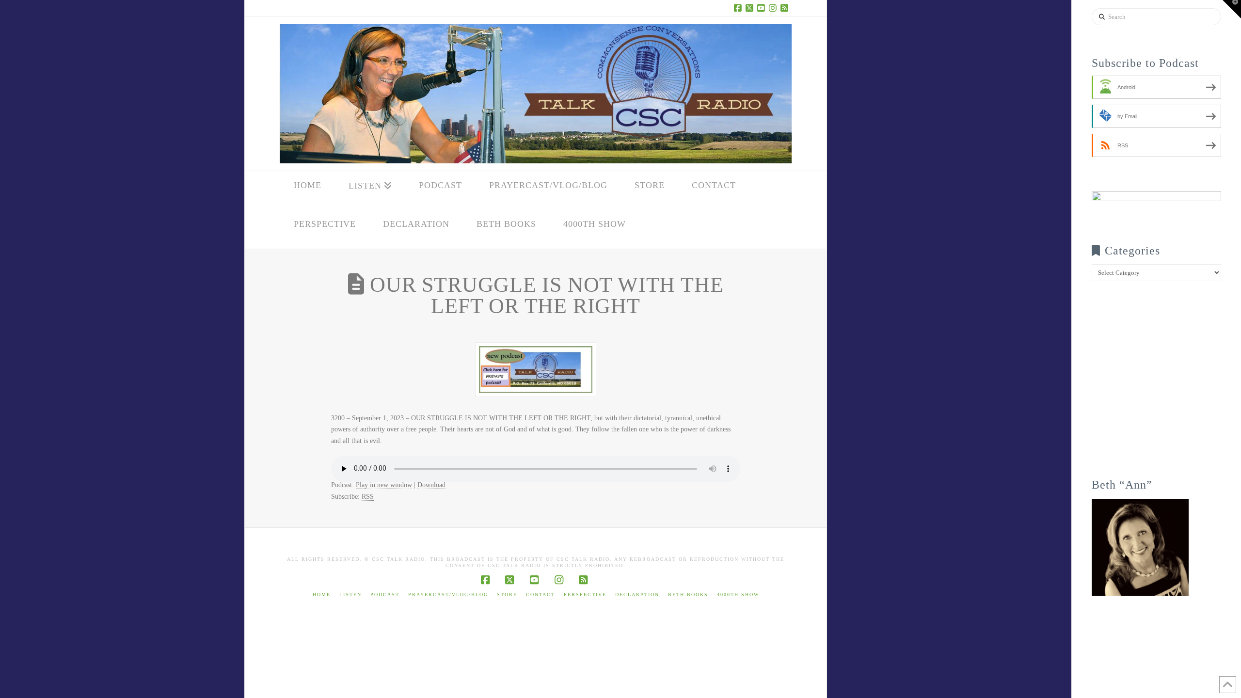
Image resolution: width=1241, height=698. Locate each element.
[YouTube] (762, 8)
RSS (368, 496)
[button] (1232, 9)
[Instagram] (774, 8)
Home (322, 594)
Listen (350, 594)
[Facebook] (739, 8)
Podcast (384, 594)
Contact (540, 594)
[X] (751, 8)
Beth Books (688, 594)
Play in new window (384, 485)
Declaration (637, 594)
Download (431, 485)
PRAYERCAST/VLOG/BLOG (448, 594)
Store (507, 594)
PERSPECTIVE (585, 594)
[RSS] (786, 8)
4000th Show (738, 594)
